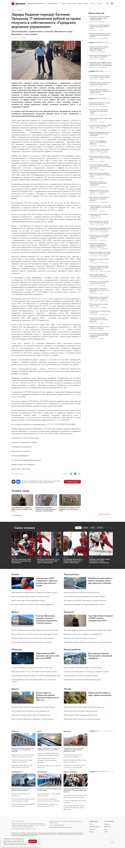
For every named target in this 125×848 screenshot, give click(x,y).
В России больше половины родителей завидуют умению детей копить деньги (34, 630)
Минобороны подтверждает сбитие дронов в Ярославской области (100, 229)
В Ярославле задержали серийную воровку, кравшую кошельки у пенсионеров (100, 133)
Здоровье (102, 21)
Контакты (92, 829)
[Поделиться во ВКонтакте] (75, 474)
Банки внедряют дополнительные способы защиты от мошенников (31, 642)
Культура (101, 79)
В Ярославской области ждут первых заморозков (101, 119)
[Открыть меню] (112, 3)
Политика (102, 52)
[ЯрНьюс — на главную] (18, 3)
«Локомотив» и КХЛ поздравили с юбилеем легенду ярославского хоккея (100, 26)
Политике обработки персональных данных (15, 844)
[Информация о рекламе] (111, 43)
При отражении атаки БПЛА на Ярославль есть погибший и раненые (99, 198)
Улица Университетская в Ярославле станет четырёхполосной (30, 711)
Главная (13, 10)
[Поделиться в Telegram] (71, 474)
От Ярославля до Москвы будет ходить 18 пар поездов (49, 789)
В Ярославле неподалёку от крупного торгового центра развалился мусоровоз (98, 245)
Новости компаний (105, 271)
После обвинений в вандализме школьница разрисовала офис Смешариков (99, 335)
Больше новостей (104, 514)
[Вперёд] (112, 528)
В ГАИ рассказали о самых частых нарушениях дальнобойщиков (100, 83)
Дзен (106, 829)
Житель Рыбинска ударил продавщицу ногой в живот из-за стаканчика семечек (88, 642)
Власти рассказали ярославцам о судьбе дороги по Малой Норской (32, 719)
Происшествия (71, 3)
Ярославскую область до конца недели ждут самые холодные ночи (84, 707)
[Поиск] (107, 3)
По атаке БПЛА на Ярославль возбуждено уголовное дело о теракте (99, 111)
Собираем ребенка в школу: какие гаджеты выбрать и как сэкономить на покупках (100, 207)
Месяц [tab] (78, 527)
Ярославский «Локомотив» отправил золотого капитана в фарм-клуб (99, 319)
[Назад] (107, 528)
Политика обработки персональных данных (60, 827)
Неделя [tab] (85, 527)
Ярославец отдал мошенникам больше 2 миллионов (79, 638)
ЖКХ (39, 731)
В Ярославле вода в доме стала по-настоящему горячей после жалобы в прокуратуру (47, 760)
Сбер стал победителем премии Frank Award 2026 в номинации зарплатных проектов (99, 267)
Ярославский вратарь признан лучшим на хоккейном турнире (99, 222)
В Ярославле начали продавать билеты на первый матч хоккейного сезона (100, 174)
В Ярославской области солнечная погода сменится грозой (82, 719)
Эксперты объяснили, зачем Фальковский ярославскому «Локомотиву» (21, 560)
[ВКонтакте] (18, 482)
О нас (91, 824)
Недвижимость (103, 300)
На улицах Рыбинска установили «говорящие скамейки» (81, 675)
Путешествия (42, 772)
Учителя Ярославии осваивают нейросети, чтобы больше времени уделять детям (100, 166)
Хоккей (63, 3)
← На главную (16, 515)
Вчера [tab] (92, 527)
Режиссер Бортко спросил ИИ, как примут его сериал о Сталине (100, 150)
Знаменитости (103, 152)
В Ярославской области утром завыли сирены (99, 304)
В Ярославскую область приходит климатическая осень (81, 711)
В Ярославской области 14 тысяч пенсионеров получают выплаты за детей (100, 157)
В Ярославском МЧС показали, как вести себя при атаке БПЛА (100, 56)
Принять (32, 841)
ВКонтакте (108, 826)
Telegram (107, 824)
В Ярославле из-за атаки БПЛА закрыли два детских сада (99, 282)
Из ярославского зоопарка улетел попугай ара (100, 311)
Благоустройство (72, 649)
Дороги (80, 3)
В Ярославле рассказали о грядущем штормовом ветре (80, 715)
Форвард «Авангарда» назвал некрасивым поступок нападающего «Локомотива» (99, 560)
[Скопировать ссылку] (79, 474)
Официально (103, 67)
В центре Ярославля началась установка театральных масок (82, 679)
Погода (92, 3)
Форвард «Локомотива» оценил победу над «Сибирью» (99, 327)
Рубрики (99, 3)
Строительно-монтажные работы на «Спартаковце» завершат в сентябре (86, 671)
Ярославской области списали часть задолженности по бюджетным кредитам (99, 48)
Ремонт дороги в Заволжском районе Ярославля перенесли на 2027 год (100, 290)
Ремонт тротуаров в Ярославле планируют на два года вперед (83, 667)
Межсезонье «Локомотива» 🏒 (37, 3)
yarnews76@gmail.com (58, 825)
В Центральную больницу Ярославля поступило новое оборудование (98, 183)
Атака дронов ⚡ (53, 3)
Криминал (20, 10)
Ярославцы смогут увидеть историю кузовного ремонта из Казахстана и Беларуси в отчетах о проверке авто (101, 64)
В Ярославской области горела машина (99, 259)
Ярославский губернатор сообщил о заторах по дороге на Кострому (100, 253)
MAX (106, 832)
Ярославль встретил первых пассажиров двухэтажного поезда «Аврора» (33, 707)
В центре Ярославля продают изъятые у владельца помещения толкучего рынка (99, 91)
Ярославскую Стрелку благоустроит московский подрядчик (100, 655)
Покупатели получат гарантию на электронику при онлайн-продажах (32, 638)
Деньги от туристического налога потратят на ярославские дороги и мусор (34, 634)
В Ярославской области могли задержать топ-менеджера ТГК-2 (99, 191)
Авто (100, 86)
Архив (91, 832)
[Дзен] (13, 482)
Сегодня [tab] (100, 527)
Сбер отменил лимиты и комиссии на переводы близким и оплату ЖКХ (49, 749)
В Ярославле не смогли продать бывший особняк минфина (99, 297)
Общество (102, 59)
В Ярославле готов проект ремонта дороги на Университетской (30, 715)
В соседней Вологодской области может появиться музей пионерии (100, 76)
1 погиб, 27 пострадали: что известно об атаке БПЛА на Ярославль (98, 142)
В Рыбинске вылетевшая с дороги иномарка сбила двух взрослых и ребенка (100, 35)
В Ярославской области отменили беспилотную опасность (100, 103)
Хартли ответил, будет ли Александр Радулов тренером (99, 275)
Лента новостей (96, 13)
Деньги (86, 3)
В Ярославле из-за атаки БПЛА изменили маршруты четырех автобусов (99, 236)
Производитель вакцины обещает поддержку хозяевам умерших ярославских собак (100, 18)
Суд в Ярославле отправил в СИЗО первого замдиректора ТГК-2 (100, 126)
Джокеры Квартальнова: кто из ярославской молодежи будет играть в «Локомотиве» (48, 560)
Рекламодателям (94, 826)
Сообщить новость (72, 481)
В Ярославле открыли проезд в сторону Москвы (99, 215)
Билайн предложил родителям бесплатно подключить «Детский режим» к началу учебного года (74, 807)
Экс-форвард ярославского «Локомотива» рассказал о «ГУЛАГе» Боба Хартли (72, 560)
